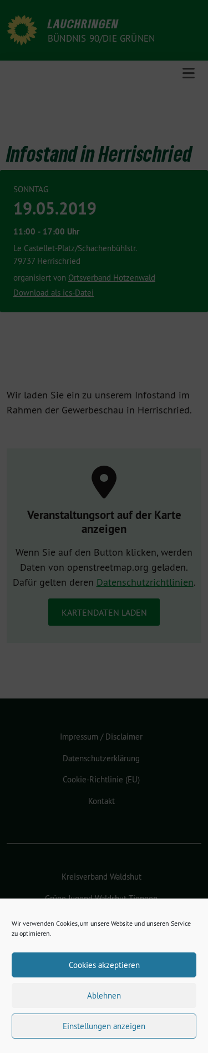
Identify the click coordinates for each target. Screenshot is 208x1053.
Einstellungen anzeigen (104, 1026)
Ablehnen (104, 995)
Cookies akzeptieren (104, 965)
